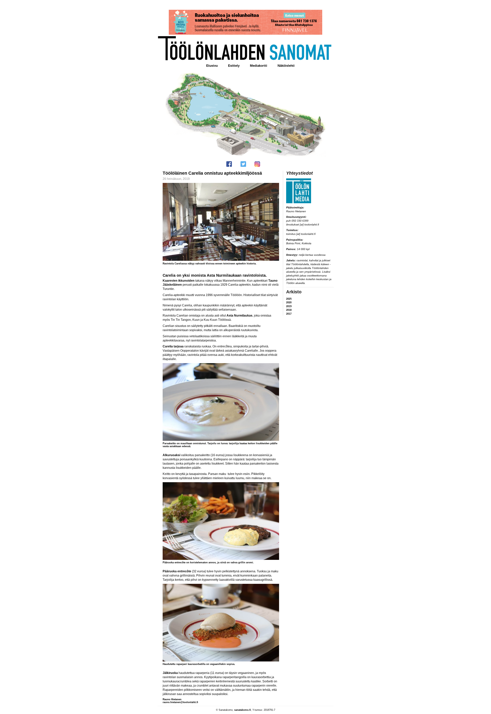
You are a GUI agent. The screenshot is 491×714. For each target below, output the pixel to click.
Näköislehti (286, 65)
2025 (289, 298)
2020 (289, 302)
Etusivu (212, 65)
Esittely (234, 65)
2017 (289, 313)
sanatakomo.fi (242, 709)
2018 (289, 309)
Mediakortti (258, 65)
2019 (289, 306)
